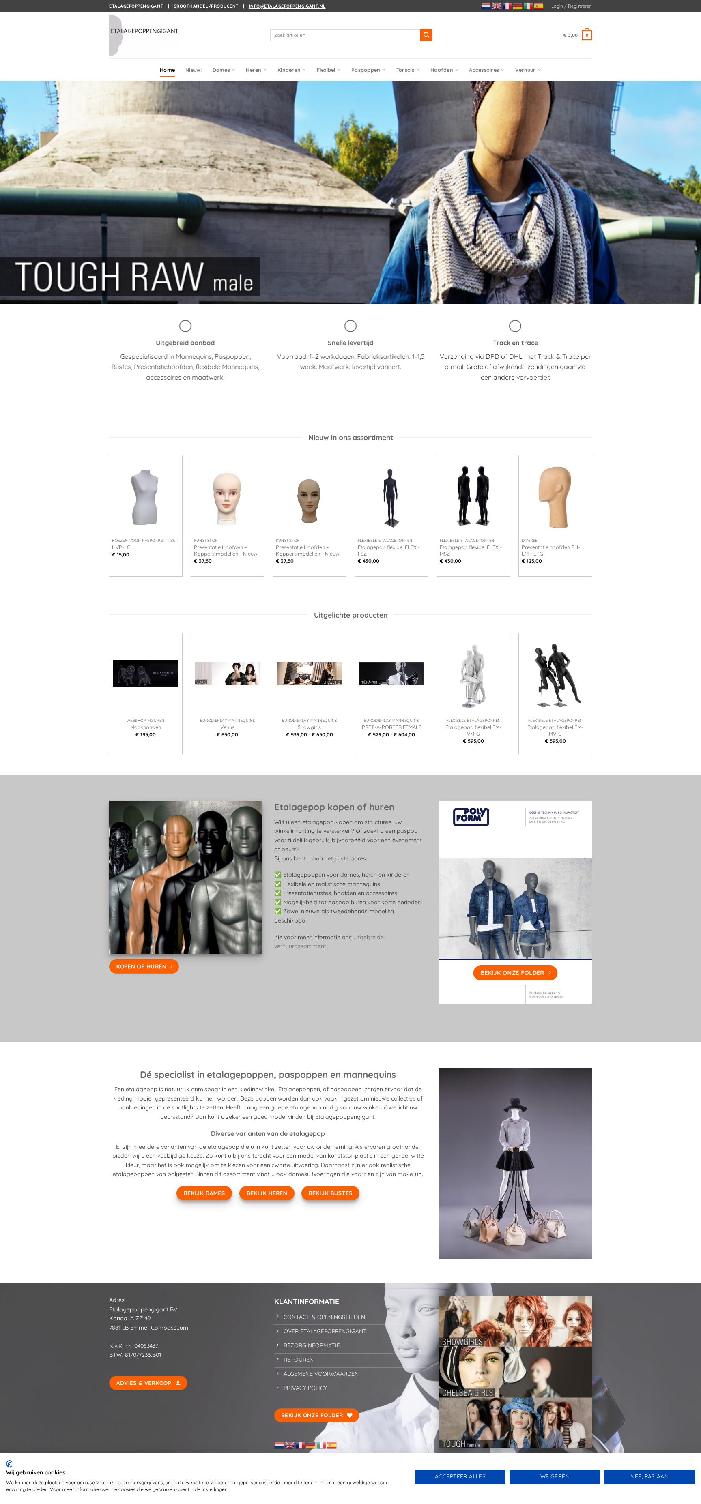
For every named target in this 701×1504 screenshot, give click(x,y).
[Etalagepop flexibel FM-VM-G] (473, 673)
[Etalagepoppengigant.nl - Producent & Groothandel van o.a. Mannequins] (149, 35)
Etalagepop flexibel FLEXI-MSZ (471, 550)
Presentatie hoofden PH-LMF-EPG (551, 550)
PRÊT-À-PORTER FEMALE (391, 727)
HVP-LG (121, 547)
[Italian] (528, 6)
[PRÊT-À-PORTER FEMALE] (391, 673)
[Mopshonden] (145, 673)
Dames (221, 70)
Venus (227, 727)
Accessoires (484, 70)
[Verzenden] (426, 35)
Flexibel (326, 70)
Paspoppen (365, 70)
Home (167, 70)
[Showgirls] (309, 673)
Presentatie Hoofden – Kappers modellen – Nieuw (226, 550)
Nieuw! (193, 70)
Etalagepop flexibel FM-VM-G (473, 730)
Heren (253, 70)
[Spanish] (539, 6)
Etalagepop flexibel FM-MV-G (555, 730)
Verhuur (525, 70)
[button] (571, 6)
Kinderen (289, 70)
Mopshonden (145, 727)
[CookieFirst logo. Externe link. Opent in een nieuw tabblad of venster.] (9, 1464)
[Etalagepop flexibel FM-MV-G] (555, 673)
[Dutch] (486, 6)
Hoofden (441, 70)
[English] (497, 6)
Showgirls (309, 727)
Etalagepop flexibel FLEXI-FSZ (389, 550)
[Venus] (227, 673)
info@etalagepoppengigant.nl (287, 6)
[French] (507, 6)
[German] (518, 6)
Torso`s (405, 70)
